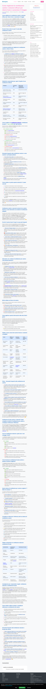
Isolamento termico (8, 285)
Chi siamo (29, 1)
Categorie (15, 1)
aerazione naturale (23, 173)
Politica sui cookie (33, 675)
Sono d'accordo (22, 687)
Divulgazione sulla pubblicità (34, 678)
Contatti (33, 1)
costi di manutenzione (15, 147)
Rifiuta (16, 687)
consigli (9, 25)
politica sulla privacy (9, 685)
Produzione (12, 357)
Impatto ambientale (5, 563)
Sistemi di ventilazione (7, 108)
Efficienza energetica (8, 503)
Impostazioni (29, 687)
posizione (14, 560)
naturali (11, 589)
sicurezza (10, 200)
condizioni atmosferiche (7, 97)
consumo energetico (11, 130)
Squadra (25, 1)
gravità (4, 589)
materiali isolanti (24, 285)
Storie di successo (32, 17)
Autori (22, 1)
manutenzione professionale (19, 190)
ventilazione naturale (16, 122)
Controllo (5, 178)
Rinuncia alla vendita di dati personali (36, 679)
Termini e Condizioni (5, 679)
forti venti (14, 295)
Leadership (31, 14)
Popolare (19, 1)
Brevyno (5, 1)
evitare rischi (16, 404)
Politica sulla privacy (5, 678)
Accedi (42, 1)
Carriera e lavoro (32, 15)
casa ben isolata (11, 267)
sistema (12, 53)
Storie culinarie (32, 18)
